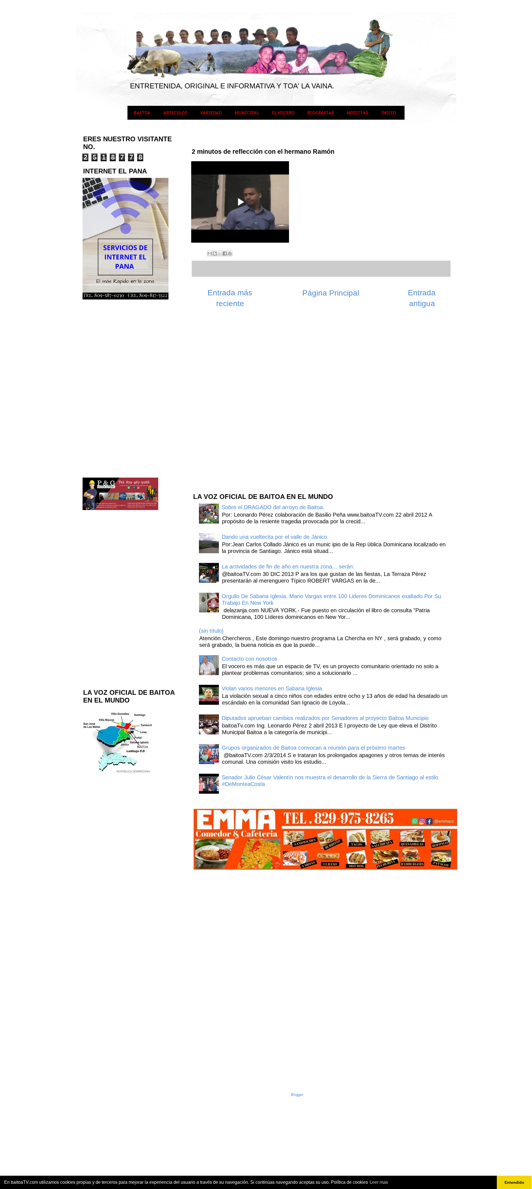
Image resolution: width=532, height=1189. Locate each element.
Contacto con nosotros (249, 659)
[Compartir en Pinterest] (229, 253)
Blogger (297, 1095)
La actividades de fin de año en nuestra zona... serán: (288, 566)
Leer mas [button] (379, 1182)
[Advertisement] (233, 399)
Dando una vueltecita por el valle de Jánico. (275, 537)
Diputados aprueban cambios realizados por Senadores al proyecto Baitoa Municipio (325, 718)
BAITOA (142, 113)
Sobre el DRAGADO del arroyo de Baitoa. (273, 507)
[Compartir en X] (219, 253)
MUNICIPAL (247, 113)
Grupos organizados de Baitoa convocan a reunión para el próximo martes (313, 748)
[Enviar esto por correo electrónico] (210, 253)
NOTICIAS (358, 113)
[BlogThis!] (215, 253)
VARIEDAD (211, 113)
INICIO (388, 113)
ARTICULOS (175, 113)
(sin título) (211, 631)
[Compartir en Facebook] (224, 253)
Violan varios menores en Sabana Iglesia (272, 688)
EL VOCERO (283, 113)
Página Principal (330, 293)
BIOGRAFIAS (320, 113)
